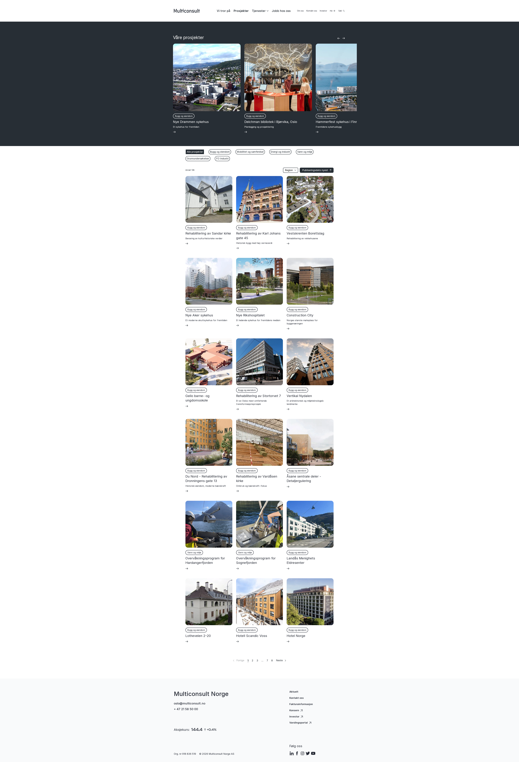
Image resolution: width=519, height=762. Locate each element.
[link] (223, 11)
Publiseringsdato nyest (315, 170)
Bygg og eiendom (220, 151)
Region (289, 170)
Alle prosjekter (195, 151)
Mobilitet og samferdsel (250, 151)
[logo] (187, 11)
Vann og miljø (304, 151)
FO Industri (222, 158)
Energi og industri (280, 151)
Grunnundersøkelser (198, 158)
